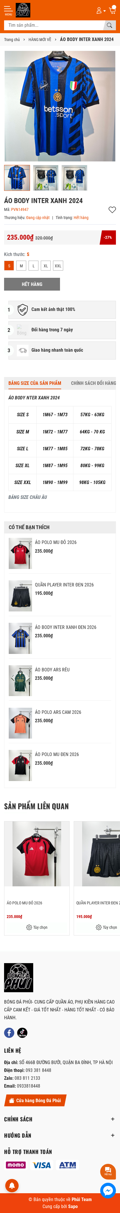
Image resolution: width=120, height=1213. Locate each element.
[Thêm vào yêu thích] (64, 829)
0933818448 (28, 1086)
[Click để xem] (60, 106)
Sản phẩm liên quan (36, 806)
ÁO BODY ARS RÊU (52, 670)
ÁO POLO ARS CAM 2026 (58, 712)
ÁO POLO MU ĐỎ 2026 (56, 542)
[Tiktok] (22, 1033)
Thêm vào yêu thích (112, 210)
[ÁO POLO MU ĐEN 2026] (20, 765)
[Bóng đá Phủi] (23, 10)
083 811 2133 (27, 1078)
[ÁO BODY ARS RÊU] (20, 680)
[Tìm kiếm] (109, 25)
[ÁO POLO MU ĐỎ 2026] (20, 553)
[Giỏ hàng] (112, 10)
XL (46, 266)
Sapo (73, 1206)
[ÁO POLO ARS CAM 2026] (20, 723)
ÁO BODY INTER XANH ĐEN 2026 (65, 627)
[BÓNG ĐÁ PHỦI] (18, 977)
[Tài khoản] (100, 10)
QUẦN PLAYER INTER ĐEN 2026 (64, 585)
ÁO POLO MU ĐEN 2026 (57, 754)
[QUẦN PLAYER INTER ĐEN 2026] (20, 595)
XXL (58, 266)
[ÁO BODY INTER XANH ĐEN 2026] (20, 638)
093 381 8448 (38, 1070)
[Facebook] (9, 1033)
